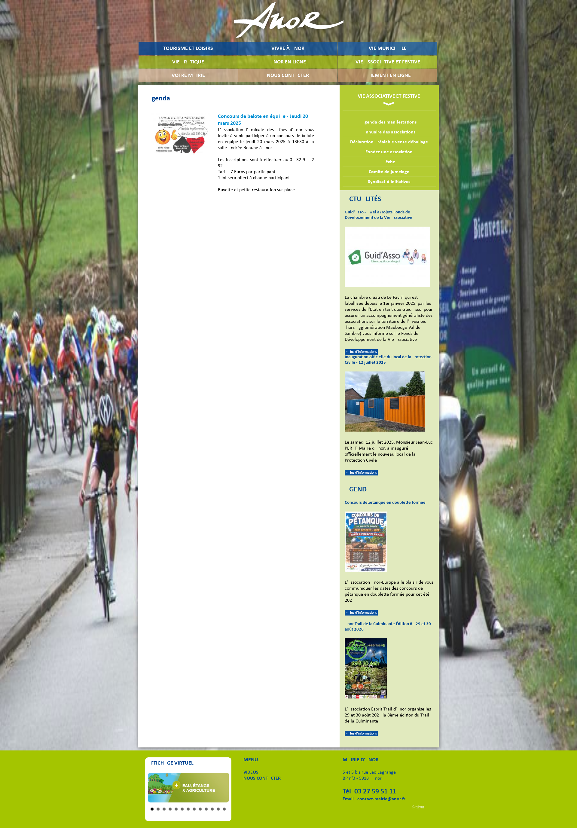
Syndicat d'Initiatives (389, 181)
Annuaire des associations (389, 132)
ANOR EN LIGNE (288, 62)
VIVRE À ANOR (287, 48)
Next (221, 788)
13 (224, 809)
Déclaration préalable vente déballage (389, 142)
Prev (155, 788)
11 (212, 809)
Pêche (389, 162)
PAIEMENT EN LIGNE (388, 75)
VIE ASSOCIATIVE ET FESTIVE (388, 62)
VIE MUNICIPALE (388, 48)
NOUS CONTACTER (288, 75)
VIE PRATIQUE (188, 62)
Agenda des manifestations (389, 122)
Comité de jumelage (389, 172)
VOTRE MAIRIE (188, 75)
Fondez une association (389, 152)
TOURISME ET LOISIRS (188, 48)
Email (348, 799)
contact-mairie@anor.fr (381, 799)
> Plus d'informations (361, 352)
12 (218, 809)
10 (206, 809)
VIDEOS (250, 772)
